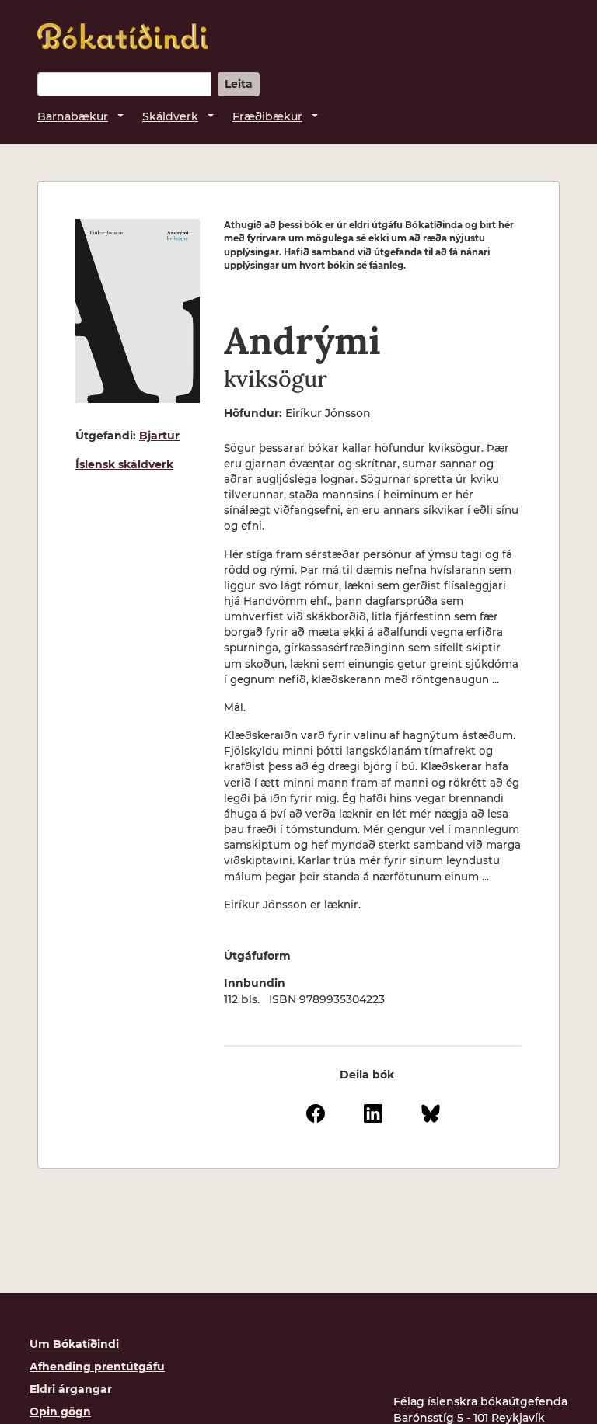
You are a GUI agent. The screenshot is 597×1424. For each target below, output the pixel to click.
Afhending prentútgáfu (97, 1367)
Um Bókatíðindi (74, 1344)
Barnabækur (72, 116)
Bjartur (159, 436)
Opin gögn (60, 1412)
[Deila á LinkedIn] (373, 1112)
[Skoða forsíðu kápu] (137, 311)
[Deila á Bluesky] (430, 1112)
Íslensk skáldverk (124, 464)
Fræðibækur (267, 116)
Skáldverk (170, 116)
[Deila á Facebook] (315, 1112)
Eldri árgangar (71, 1389)
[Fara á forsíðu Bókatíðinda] (122, 36)
